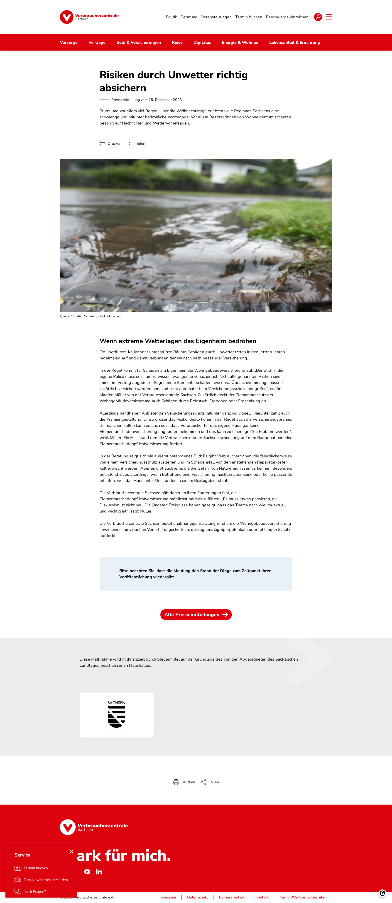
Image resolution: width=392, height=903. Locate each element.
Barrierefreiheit (232, 897)
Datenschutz (197, 897)
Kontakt (262, 897)
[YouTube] (87, 871)
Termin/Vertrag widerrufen (303, 897)
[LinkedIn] (99, 871)
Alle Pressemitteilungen (192, 614)
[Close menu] (71, 851)
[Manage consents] (382, 893)
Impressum (167, 897)
